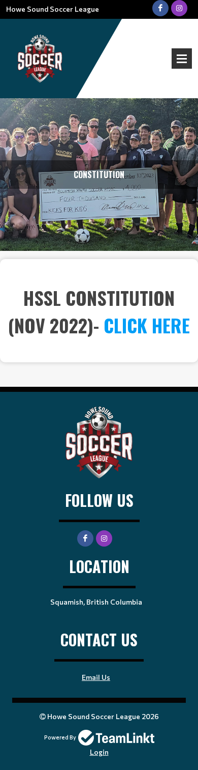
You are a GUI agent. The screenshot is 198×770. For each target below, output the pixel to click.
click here (147, 324)
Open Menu (182, 58)
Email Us (96, 677)
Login (99, 752)
